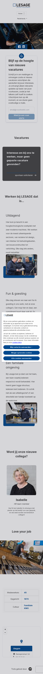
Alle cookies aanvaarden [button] (21, 358)
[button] (21, 347)
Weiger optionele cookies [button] (21, 353)
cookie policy (17, 342)
